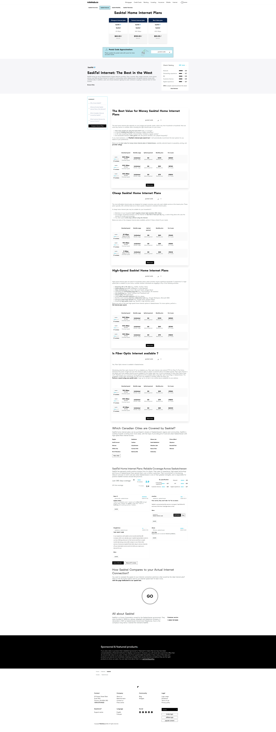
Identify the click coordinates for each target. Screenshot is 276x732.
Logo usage (165, 696)
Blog (140, 696)
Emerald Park (173, 445)
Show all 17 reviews (131, 563)
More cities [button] (116, 455)
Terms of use (165, 700)
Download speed (125, 152)
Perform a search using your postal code (124, 378)
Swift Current (115, 442)
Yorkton (133, 442)
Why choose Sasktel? (95, 103)
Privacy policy (166, 702)
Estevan (114, 445)
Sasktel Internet (105, 7)
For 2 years (171, 152)
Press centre (120, 702)
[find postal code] (169, 52)
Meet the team (121, 698)
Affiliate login (169, 717)
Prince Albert (173, 439)
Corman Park (134, 448)
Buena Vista (154, 448)
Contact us (120, 700)
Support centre (98, 712)
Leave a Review (117, 563)
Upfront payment (148, 152)
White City (115, 448)
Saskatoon (134, 439)
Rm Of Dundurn (116, 451)
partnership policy (148, 659)
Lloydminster (134, 445)
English (119, 712)
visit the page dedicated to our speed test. (126, 580)
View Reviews (174, 88)
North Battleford (155, 442)
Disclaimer (165, 698)
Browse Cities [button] (91, 85)
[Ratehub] (92, 1)
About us (119, 696)
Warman (172, 448)
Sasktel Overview (93, 7)
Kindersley (153, 451)
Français (119, 714)
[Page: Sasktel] (116, 157)
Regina (114, 439)
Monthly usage (137, 152)
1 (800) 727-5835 (172, 620)
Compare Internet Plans (97, 126)
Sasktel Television (128, 7)
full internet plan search (119, 305)
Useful (116, 509)
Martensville (134, 451)
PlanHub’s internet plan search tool (139, 138)
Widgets (141, 698)
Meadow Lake (154, 445)
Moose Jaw (153, 439)
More (153, 510)
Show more (150, 185)
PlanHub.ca (102, 723)
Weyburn (172, 442)
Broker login (169, 714)
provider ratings (117, 144)
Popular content (169, 720)
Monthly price (159, 152)
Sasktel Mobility (116, 7)
